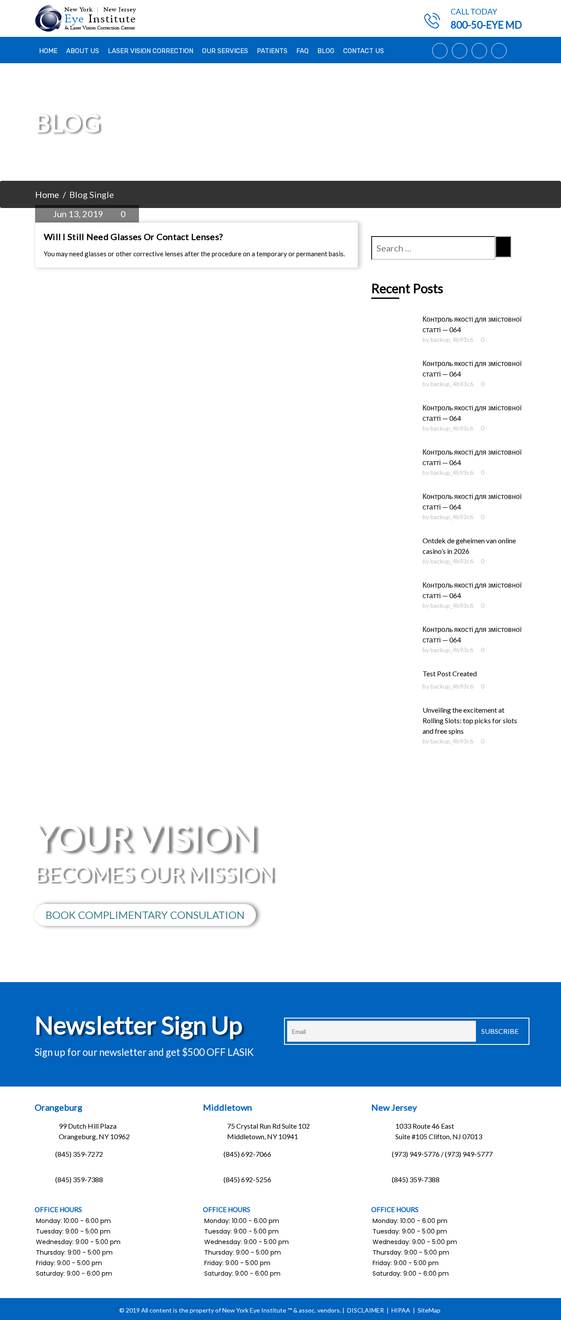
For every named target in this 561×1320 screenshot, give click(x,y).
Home (48, 51)
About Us (82, 51)
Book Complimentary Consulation (145, 914)
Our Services (225, 51)
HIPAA (400, 1310)
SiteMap (429, 1310)
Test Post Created (450, 673)
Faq (302, 51)
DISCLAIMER (365, 1310)
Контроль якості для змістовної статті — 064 (472, 324)
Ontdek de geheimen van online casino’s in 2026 (469, 545)
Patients (272, 51)
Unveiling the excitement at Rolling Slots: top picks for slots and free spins (470, 720)
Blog (325, 51)
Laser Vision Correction (150, 51)
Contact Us (363, 51)
